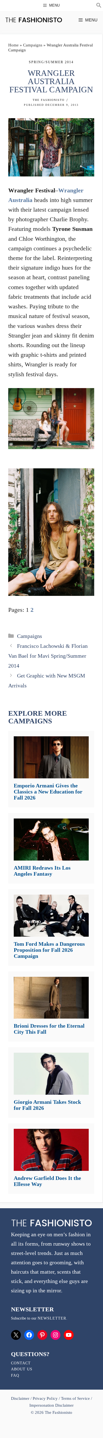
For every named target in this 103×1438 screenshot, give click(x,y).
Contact (21, 1363)
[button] (99, 6)
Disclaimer (20, 1398)
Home (13, 45)
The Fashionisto (49, 99)
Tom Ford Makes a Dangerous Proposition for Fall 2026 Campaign (49, 950)
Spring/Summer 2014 (51, 62)
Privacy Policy (45, 1398)
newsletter (52, 1318)
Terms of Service (75, 1398)
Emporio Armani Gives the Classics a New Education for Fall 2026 (48, 791)
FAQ (15, 1375)
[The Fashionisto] (34, 20)
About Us (21, 1369)
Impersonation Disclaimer (51, 1405)
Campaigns (32, 45)
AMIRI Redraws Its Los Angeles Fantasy (42, 871)
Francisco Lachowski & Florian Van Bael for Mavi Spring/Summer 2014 (48, 656)
